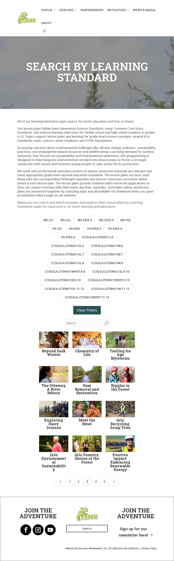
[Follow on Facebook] (25, 529)
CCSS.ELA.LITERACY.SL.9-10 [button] (110, 271)
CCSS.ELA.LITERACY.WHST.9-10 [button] (109, 280)
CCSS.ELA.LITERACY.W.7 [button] (107, 254)
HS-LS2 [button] (57, 228)
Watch (46, 10)
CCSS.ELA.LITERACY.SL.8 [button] (67, 263)
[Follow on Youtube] (50, 529)
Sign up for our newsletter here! (133, 531)
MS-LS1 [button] (49, 220)
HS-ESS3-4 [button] (115, 228)
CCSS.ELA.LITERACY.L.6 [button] (97, 237)
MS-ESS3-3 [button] (85, 220)
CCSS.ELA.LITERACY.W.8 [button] (107, 263)
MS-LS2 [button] (65, 220)
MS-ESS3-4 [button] (106, 220)
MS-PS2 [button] (125, 220)
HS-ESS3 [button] (74, 228)
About (46, 23)
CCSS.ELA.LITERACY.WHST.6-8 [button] (65, 271)
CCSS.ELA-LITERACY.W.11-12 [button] (110, 289)
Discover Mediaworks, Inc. (92, 548)
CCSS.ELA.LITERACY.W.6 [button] (107, 246)
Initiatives (116, 10)
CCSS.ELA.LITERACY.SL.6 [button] (67, 246)
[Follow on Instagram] (38, 529)
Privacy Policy (149, 548)
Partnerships (92, 10)
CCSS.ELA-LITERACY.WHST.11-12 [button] (87, 297)
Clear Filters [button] (87, 310)
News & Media (144, 10)
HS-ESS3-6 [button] (68, 237)
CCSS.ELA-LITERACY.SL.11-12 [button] (64, 289)
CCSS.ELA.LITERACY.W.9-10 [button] (62, 280)
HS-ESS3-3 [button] (94, 228)
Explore (66, 10)
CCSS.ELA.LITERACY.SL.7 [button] (67, 254)
